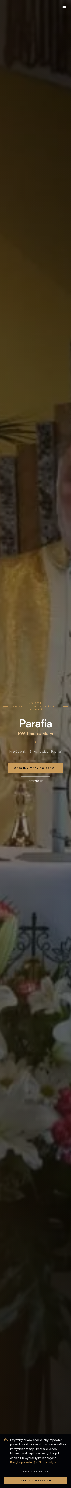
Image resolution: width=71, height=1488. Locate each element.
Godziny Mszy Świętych (35, 768)
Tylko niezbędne (35, 1471)
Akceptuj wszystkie (36, 1480)
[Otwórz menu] (64, 6)
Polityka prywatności (23, 1462)
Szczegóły (46, 1462)
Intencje (35, 781)
